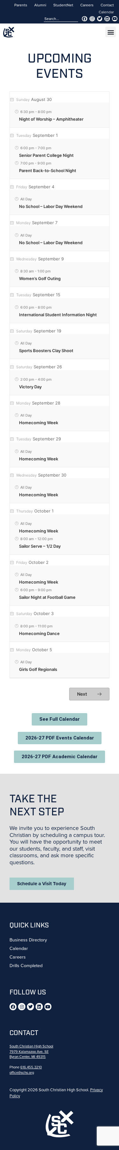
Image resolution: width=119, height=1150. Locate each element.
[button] (110, 32)
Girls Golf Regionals (38, 669)
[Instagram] (92, 19)
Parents (20, 5)
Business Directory (28, 939)
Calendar (106, 12)
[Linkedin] (107, 19)
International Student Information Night (58, 314)
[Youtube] (114, 19)
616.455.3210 (31, 1067)
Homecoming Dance (39, 633)
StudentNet (63, 5)
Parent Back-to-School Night (47, 170)
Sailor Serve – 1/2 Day (40, 546)
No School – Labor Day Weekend (51, 206)
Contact (107, 5)
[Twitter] (99, 19)
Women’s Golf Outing (40, 278)
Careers (87, 5)
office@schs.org (22, 1072)
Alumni (40, 5)
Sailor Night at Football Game (47, 597)
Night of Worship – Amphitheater (51, 119)
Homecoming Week (38, 422)
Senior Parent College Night (46, 155)
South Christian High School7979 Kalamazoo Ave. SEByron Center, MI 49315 (31, 1052)
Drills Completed (26, 965)
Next (82, 694)
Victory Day (30, 386)
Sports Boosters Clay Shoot (46, 350)
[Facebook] (84, 19)
